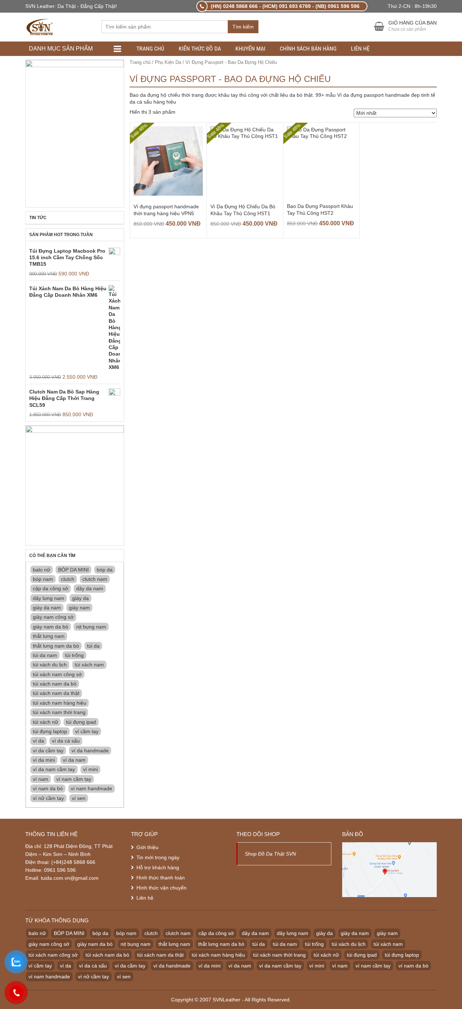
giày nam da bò (50, 627)
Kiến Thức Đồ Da (200, 48)
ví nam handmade (91, 788)
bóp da (105, 570)
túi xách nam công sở (57, 674)
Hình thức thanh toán (160, 877)
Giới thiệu (147, 847)
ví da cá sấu (66, 741)
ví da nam (74, 760)
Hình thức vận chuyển (161, 888)
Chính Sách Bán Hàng (308, 48)
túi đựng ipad (81, 722)
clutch (67, 579)
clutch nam (94, 579)
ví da (38, 741)
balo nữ (41, 570)
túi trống (74, 655)
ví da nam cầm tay (54, 769)
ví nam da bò (48, 788)
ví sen (79, 798)
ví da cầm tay (48, 750)
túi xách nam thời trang (59, 712)
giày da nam (47, 607)
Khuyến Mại (250, 48)
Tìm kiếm (243, 27)
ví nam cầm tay (73, 779)
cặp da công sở (50, 588)
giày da (80, 598)
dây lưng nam (48, 598)
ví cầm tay (87, 731)
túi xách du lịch (50, 664)
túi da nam (45, 655)
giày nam (79, 607)
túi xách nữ (45, 722)
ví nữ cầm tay (48, 798)
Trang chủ (150, 48)
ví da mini (44, 760)
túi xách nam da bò (55, 684)
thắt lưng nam (49, 636)
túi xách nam (89, 664)
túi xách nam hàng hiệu (59, 703)
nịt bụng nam (91, 627)
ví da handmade (90, 750)
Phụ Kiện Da (168, 62)
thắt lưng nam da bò (56, 646)
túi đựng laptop (50, 731)
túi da (93, 646)
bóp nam (43, 579)
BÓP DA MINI (73, 570)
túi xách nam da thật (56, 693)
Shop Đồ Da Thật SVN (270, 854)
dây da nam (89, 588)
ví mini (90, 769)
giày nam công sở (53, 617)
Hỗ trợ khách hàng (157, 867)
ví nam (40, 779)
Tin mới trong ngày (157, 857)
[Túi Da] (40, 26)
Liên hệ (360, 48)
